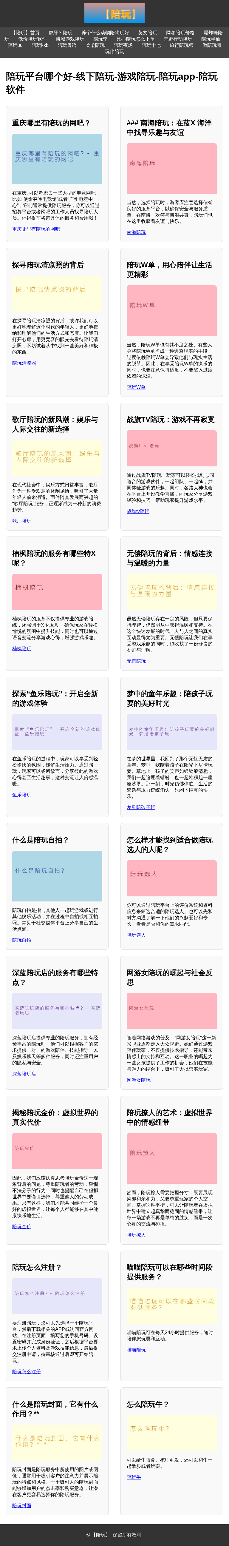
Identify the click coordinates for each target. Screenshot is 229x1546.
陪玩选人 (136, 935)
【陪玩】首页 (25, 32)
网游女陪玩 (139, 1080)
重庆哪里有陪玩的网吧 (36, 229)
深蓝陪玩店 (24, 1073)
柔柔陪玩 (95, 45)
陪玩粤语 (67, 45)
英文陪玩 (147, 32)
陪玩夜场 (123, 45)
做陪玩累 (212, 45)
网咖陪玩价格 (180, 32)
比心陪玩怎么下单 (136, 38)
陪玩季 (100, 38)
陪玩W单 (136, 387)
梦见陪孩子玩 (141, 807)
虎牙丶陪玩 (60, 32)
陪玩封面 (21, 1505)
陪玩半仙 (210, 38)
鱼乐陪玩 (21, 794)
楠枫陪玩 (21, 648)
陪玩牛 (134, 1477)
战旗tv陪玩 (138, 511)
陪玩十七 (151, 45)
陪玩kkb (40, 45)
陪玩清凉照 (24, 363)
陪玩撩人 (136, 1234)
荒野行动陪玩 (178, 38)
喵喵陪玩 (136, 1349)
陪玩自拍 (21, 940)
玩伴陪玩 (114, 51)
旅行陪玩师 (182, 45)
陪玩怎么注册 (26, 1371)
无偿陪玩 (136, 661)
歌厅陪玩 (21, 520)
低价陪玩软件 (32, 38)
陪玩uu (15, 45)
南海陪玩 (136, 232)
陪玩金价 (21, 1226)
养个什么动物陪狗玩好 (105, 32)
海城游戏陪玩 (70, 38)
